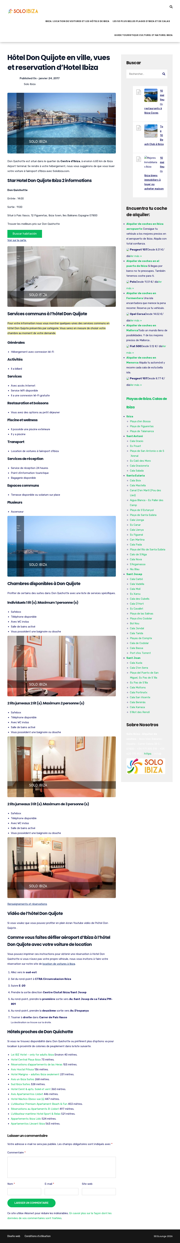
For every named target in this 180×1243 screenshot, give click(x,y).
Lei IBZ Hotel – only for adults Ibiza (32, 1054)
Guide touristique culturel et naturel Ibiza (143, 35)
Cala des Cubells (139, 598)
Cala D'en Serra (139, 667)
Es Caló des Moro (140, 460)
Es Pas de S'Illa (139, 682)
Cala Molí (135, 589)
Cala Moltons (138, 687)
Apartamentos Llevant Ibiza (28, 1123)
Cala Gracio (136, 441)
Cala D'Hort (137, 603)
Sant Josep (134, 574)
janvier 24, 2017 (49, 78)
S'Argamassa (137, 564)
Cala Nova (136, 559)
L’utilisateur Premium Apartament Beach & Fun (39, 1104)
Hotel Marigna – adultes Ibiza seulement (35, 1074)
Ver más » (136, 256)
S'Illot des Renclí (140, 712)
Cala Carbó (136, 579)
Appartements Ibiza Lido (26, 1118)
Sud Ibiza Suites (20, 1084)
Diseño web (13, 1236)
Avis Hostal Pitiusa (22, 1069)
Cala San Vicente (140, 697)
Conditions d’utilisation (38, 1236)
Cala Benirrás (138, 702)
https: (148, 753)
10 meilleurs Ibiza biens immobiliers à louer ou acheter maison (154, 173)
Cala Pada (136, 544)
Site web (87, 1183)
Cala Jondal (137, 628)
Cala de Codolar (139, 643)
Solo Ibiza (30, 84)
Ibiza (129, 416)
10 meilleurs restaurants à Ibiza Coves (154, 101)
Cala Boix (135, 480)
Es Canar (135, 524)
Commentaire (16, 1152)
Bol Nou (134, 623)
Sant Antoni (134, 436)
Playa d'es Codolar (141, 618)
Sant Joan (133, 658)
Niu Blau (134, 569)
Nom (11, 1183)
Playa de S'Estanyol (142, 510)
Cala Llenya (137, 529)
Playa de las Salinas (141, 613)
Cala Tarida (136, 633)
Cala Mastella (138, 485)
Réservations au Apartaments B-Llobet (35, 1108)
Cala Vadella (137, 584)
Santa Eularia (135, 475)
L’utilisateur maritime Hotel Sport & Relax (35, 1113)
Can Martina (137, 539)
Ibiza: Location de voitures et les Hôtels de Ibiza (77, 21)
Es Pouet (135, 446)
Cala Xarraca (137, 707)
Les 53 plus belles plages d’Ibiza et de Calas (141, 21)
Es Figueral (136, 534)
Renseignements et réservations (27, 904)
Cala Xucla (136, 662)
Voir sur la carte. (17, 240)
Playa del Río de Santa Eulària (147, 549)
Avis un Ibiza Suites (22, 1079)
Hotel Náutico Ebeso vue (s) (27, 1099)
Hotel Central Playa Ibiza (26, 1059)
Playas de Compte (141, 638)
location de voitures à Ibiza (59, 963)
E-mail (49, 1183)
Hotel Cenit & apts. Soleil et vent (31, 1089)
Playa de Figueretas (142, 426)
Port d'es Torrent (140, 653)
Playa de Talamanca (142, 431)
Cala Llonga (137, 520)
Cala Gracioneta (139, 465)
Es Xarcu (135, 593)
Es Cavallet (136, 608)
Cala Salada (137, 470)
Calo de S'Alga (138, 554)
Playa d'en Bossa (140, 421)
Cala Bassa (136, 648)
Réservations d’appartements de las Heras (36, 1064)
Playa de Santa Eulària (143, 515)
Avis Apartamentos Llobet (27, 1094)
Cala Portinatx (138, 692)
